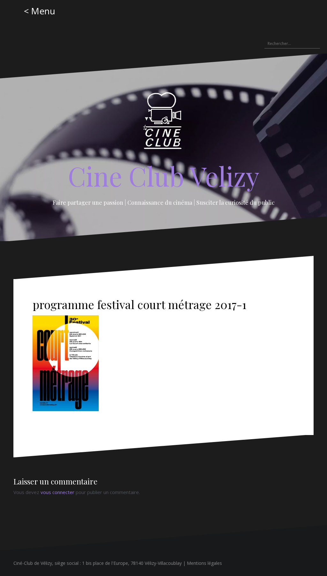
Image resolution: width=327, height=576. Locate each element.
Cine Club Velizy (163, 175)
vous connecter (57, 492)
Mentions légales (204, 563)
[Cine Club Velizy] (163, 123)
